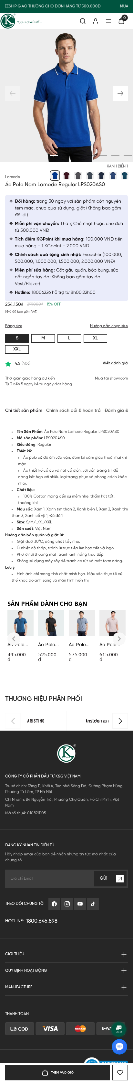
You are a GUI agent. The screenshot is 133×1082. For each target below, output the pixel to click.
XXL (17, 349)
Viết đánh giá (115, 363)
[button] (120, 93)
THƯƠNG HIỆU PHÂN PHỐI (43, 699)
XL (95, 338)
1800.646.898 (41, 921)
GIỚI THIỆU (14, 954)
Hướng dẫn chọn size (109, 326)
